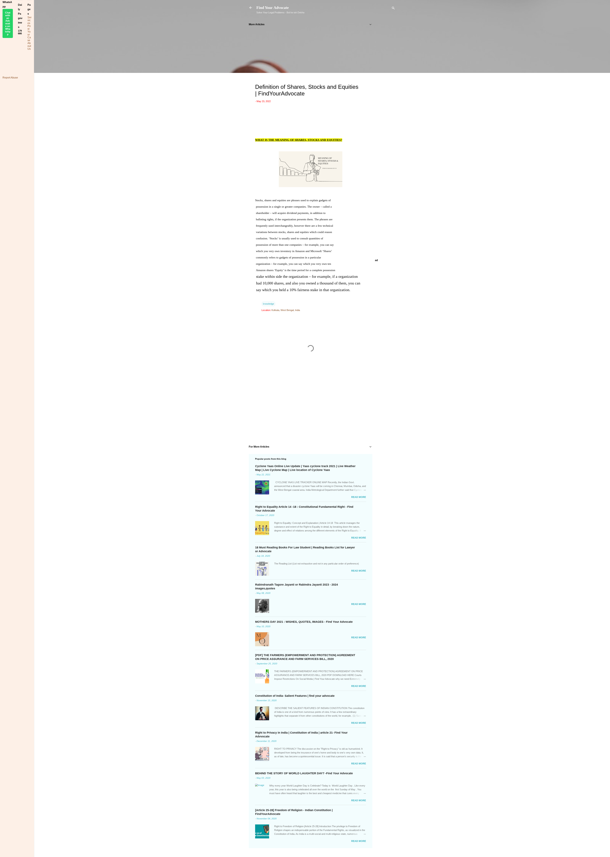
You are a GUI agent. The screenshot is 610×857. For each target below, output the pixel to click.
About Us (29, 46)
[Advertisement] (385, 67)
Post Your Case (29, 33)
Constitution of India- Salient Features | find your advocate (295, 695)
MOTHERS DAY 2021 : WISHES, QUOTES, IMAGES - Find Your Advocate (304, 621)
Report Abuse (10, 77)
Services (29, 20)
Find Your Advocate (272, 8)
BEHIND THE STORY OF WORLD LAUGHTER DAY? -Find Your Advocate (304, 773)
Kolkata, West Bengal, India (285, 310)
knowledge (268, 303)
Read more (358, 497)
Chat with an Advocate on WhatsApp (7, 23)
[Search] (393, 8)
